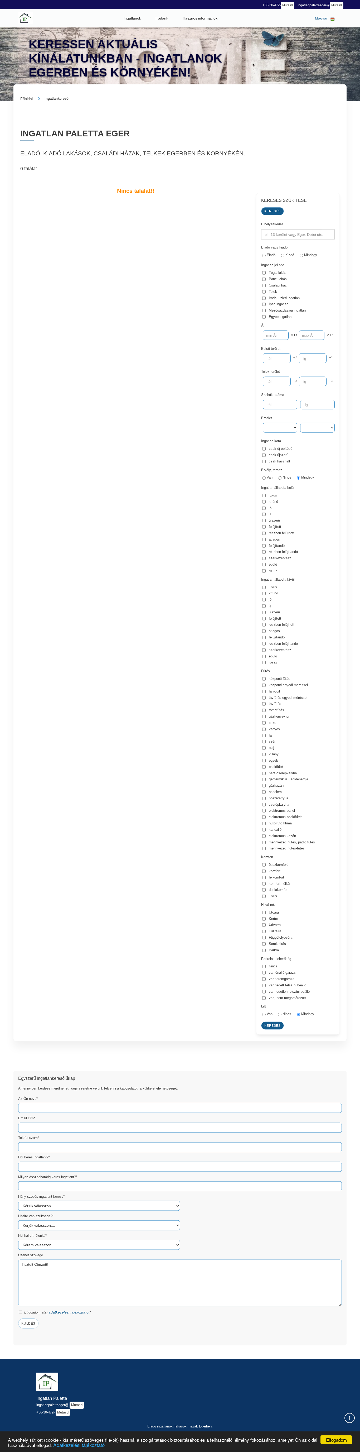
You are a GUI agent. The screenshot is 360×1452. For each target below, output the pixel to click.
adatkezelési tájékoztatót (69, 1312)
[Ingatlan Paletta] (25, 18)
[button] (132, 18)
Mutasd (287, 5)
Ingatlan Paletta (51, 1398)
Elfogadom (336, 1439)
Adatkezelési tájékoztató (79, 1444)
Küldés (28, 1323)
